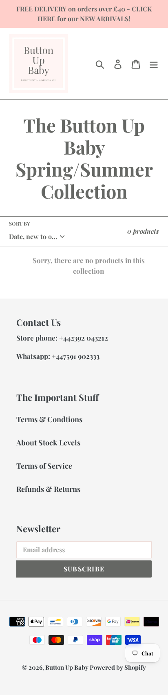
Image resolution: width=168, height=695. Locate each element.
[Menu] (154, 63)
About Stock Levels (48, 442)
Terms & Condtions (49, 419)
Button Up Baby (67, 667)
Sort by (19, 223)
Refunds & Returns (48, 489)
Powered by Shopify (118, 667)
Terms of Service (44, 466)
